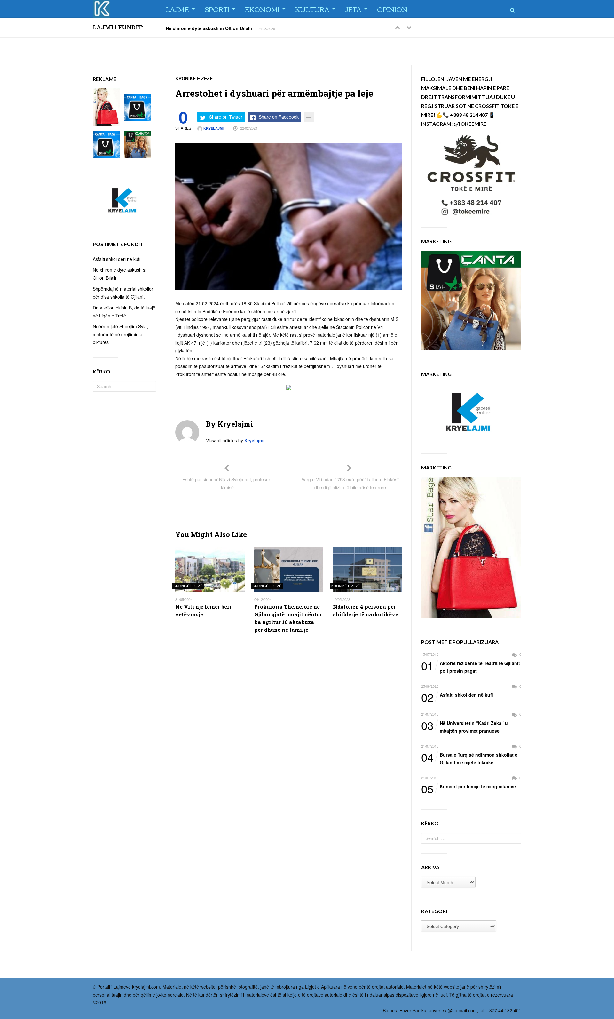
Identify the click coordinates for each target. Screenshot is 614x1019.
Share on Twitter (225, 117)
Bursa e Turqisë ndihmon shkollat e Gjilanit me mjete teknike (469, 758)
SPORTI (217, 9)
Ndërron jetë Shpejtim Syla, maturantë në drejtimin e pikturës (120, 334)
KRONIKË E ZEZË (194, 78)
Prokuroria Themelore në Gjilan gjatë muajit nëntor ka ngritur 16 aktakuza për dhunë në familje (288, 618)
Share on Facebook (279, 117)
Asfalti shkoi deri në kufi (457, 695)
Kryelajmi (213, 128)
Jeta (353, 9)
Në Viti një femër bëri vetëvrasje (203, 610)
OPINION (392, 9)
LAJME (177, 9)
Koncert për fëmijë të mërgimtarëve (468, 786)
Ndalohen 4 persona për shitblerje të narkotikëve (365, 610)
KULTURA (312, 9)
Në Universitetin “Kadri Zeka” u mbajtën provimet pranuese (464, 726)
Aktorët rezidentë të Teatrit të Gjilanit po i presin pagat (470, 666)
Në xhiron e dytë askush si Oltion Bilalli (209, 28)
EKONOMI (262, 9)
